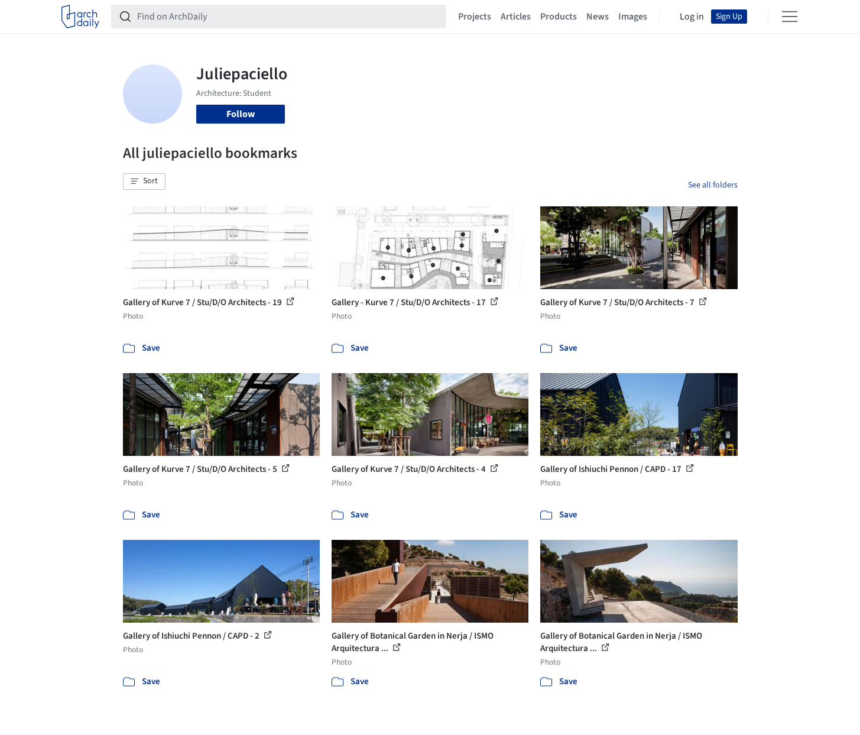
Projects (474, 16)
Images (632, 16)
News (597, 16)
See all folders (713, 185)
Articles (516, 16)
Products (558, 16)
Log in (692, 16)
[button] (144, 181)
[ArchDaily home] (80, 16)
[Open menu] (789, 16)
